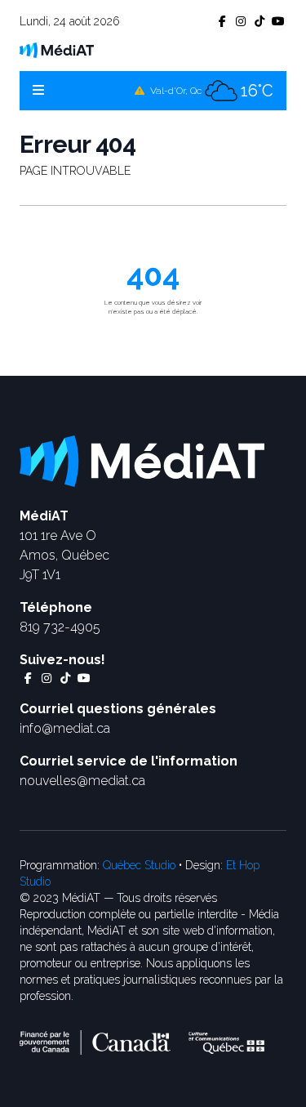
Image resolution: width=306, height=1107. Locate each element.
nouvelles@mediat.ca (82, 780)
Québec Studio (139, 865)
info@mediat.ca (65, 728)
